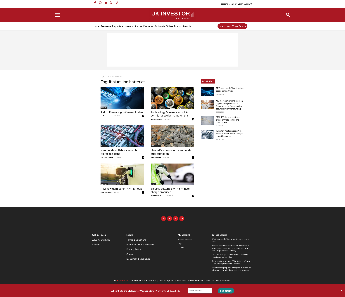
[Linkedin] (105, 2)
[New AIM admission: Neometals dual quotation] (172, 136)
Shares (103, 108)
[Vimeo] (116, 2)
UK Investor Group (123, 280)
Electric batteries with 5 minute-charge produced (171, 190)
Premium (104, 184)
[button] (288, 15)
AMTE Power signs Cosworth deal (122, 112)
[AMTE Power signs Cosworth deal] (122, 98)
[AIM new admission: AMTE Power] (122, 174)
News (153, 108)
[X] (111, 2)
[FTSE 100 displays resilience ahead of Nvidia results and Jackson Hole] (207, 120)
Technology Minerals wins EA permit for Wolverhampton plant (170, 114)
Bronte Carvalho (157, 196)
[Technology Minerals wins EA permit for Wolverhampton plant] (172, 98)
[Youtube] (181, 218)
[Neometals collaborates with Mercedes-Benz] (122, 136)
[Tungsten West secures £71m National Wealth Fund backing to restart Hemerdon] (207, 134)
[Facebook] (95, 2)
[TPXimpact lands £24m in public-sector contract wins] (207, 91)
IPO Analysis (155, 146)
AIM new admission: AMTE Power (122, 188)
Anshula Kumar (107, 157)
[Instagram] (100, 2)
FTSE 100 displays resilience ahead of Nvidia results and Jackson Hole (228, 120)
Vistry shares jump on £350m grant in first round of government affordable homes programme (231, 268)
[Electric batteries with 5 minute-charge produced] (172, 174)
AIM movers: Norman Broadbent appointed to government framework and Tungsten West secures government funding (230, 248)
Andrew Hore (106, 116)
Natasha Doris (156, 119)
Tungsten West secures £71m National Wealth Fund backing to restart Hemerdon (229, 133)
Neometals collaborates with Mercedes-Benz (119, 152)
